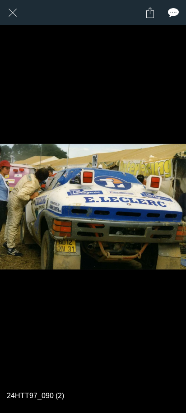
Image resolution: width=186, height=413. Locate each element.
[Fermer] (12, 12)
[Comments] (173, 12)
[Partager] (150, 12)
